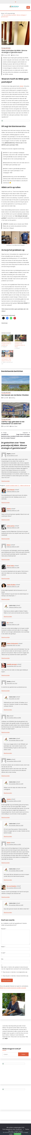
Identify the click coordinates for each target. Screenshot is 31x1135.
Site (2, 959)
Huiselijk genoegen (12, 664)
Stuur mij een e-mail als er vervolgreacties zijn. (15, 972)
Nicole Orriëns (10, 565)
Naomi (8, 842)
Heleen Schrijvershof (12, 643)
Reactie (3, 928)
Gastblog (13, 397)
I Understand (17, 1133)
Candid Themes (18, 1131)
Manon (9, 545)
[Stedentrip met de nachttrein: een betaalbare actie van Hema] (20, 338)
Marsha (9, 508)
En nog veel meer (6, 48)
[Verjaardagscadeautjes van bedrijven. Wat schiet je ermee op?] (7, 353)
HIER (6, 1038)
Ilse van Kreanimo (11, 886)
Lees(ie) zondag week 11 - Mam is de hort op (17, 485)
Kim (8, 622)
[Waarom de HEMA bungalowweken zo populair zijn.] (7, 338)
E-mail (3, 953)
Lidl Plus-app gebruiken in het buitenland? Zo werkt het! (13, 423)
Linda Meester (11, 489)
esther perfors (10, 526)
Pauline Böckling (11, 584)
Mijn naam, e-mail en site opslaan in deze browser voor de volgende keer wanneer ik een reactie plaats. (15, 968)
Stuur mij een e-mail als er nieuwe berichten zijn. (15, 976)
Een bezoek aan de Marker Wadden (15, 395)
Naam (3, 946)
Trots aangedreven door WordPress (12, 1129)
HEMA (21, 86)
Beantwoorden (6, 481)
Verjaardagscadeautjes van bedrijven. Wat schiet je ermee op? (7, 359)
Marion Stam (15, 55)
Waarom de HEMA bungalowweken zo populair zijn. (6, 343)
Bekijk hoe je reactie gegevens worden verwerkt (13, 988)
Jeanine (9, 799)
